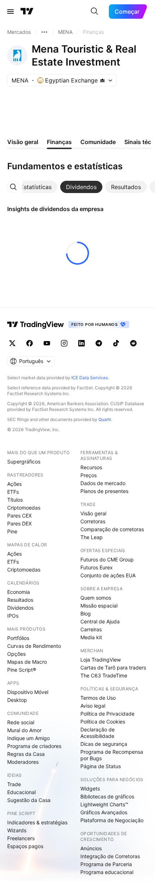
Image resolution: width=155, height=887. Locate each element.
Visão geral (93, 513)
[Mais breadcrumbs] (44, 32)
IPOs (12, 616)
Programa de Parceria (106, 864)
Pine (12, 531)
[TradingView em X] (12, 343)
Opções (16, 654)
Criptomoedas (23, 508)
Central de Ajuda (100, 621)
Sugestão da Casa (28, 800)
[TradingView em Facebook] (30, 343)
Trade (14, 784)
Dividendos (20, 608)
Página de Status (100, 766)
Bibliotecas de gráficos (107, 796)
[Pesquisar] (94, 11)
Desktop (17, 700)
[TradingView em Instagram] (64, 343)
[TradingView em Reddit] (133, 343)
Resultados (20, 600)
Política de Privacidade (107, 714)
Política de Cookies (102, 721)
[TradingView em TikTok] (116, 343)
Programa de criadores (34, 746)
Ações (14, 484)
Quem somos (95, 598)
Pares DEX (19, 523)
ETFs (13, 492)
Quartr (104, 419)
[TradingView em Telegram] (99, 343)
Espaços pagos (25, 846)
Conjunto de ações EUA (108, 575)
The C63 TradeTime (103, 675)
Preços (88, 475)
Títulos (15, 500)
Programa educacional (106, 872)
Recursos (91, 467)
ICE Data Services (89, 377)
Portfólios (18, 638)
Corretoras (92, 521)
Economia (18, 592)
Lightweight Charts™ (104, 804)
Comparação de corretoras (112, 529)
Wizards (16, 830)
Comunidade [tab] (98, 141)
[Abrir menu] (10, 11)
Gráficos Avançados (103, 812)
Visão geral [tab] (22, 141)
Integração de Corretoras (110, 856)
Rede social (20, 722)
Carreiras (91, 629)
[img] (102, 80)
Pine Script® (21, 670)
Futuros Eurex (96, 567)
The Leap (91, 537)
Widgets (90, 788)
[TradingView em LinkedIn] (81, 343)
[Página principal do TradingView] (27, 11)
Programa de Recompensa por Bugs (111, 755)
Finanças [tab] (59, 141)
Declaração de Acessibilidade (97, 732)
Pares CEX (19, 515)
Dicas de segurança (103, 744)
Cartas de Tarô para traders (113, 667)
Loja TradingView (100, 660)
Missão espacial (99, 605)
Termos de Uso (98, 698)
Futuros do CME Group (107, 559)
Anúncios (91, 848)
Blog (85, 613)
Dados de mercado (102, 483)
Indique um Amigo (28, 738)
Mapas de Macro (27, 662)
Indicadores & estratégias (37, 822)
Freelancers (21, 838)
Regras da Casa (26, 754)
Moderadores (23, 762)
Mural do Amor (24, 730)
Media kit (91, 637)
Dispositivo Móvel (27, 692)
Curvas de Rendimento (34, 646)
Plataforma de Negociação (111, 820)
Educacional (21, 792)
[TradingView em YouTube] (47, 343)
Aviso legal (92, 706)
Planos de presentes (104, 491)
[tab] (35, 187)
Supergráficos (23, 461)
